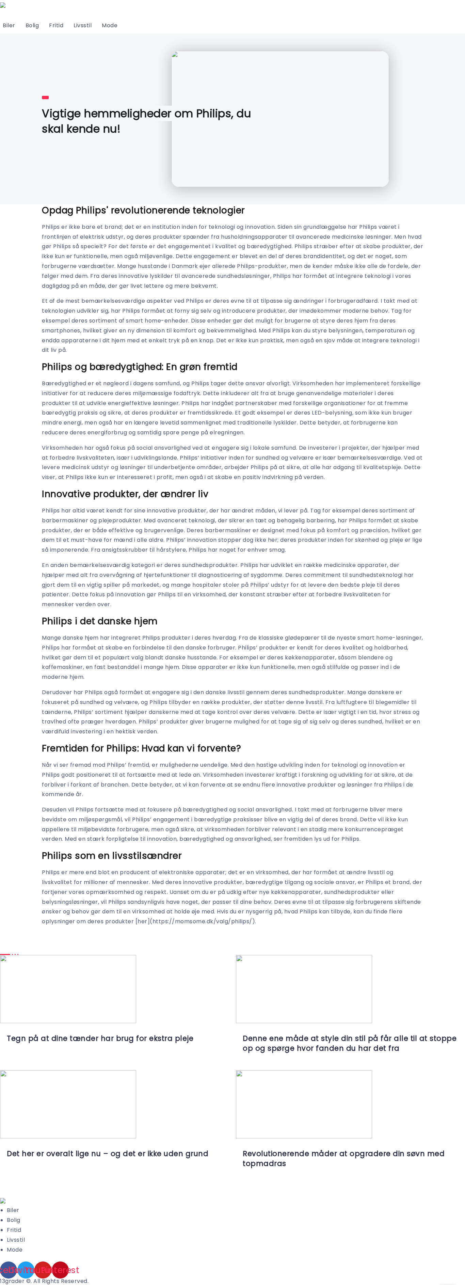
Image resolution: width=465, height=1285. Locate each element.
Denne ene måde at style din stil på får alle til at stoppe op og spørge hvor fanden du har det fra (349, 1043)
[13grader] (2, 1201)
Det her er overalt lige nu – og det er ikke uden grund (107, 1154)
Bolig (32, 25)
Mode (109, 25)
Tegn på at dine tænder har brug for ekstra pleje (100, 1038)
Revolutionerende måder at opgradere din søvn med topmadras (344, 1158)
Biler (9, 25)
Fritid (56, 25)
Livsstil (83, 25)
